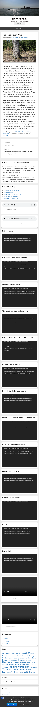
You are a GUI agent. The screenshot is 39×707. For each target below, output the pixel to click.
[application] (19, 243)
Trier (35, 667)
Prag (35, 662)
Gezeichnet (7, 644)
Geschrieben (6, 133)
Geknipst (28, 132)
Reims (3, 665)
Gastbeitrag (30, 656)
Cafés (28, 653)
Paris (31, 662)
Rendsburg (9, 664)
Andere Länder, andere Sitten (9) (12, 194)
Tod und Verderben (19, 666)
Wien (27, 671)
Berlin (3, 653)
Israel (15, 658)
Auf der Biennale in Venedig (11, 196)
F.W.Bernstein (23, 656)
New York (19, 662)
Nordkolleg (26, 662)
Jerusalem (21, 658)
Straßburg (25, 664)
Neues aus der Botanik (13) (11, 198)
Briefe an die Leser (18, 653)
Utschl (15, 669)
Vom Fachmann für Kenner (16, 670)
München (28, 660)
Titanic (5, 666)
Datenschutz (7, 693)
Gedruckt (6, 638)
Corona (5, 655)
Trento (32, 667)
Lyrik (17, 660)
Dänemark (12, 656)
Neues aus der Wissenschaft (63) (12, 190)
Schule (19, 664)
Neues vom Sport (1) (9, 192)
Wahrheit (21, 672)
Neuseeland (8, 662)
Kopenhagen (28, 658)
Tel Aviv (31, 664)
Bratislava (8, 653)
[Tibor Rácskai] (19, 15)
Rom (15, 664)
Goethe (5, 658)
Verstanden (11, 704)
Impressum (7, 695)
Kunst (4, 659)
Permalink (5, 135)
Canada (33, 653)
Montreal (22, 660)
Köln (9, 660)
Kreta (34, 658)
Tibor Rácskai (19, 18)
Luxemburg (13, 660)
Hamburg (10, 658)
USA (10, 669)
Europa (17, 656)
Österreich (32, 672)
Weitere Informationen (25, 704)
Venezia (23, 669)
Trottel (5, 669)
